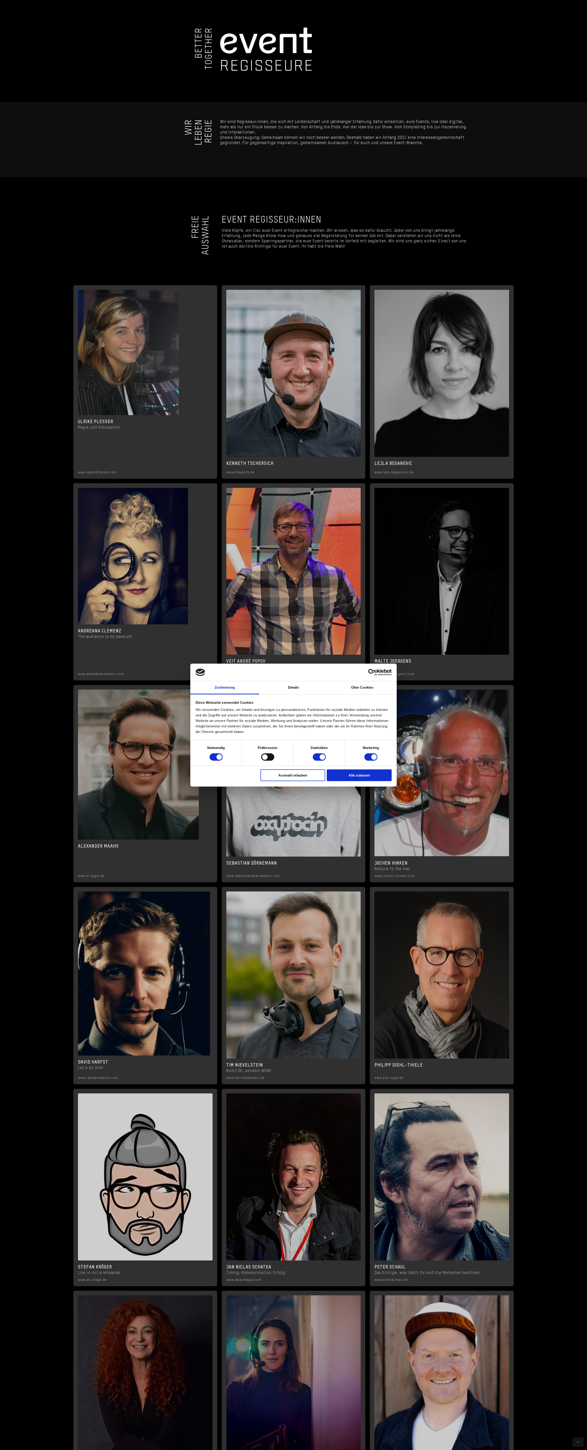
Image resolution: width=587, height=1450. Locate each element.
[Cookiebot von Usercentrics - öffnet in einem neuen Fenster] (372, 672)
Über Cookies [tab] (362, 687)
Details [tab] (293, 687)
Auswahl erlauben (292, 775)
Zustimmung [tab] (225, 687)
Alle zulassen (359, 775)
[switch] (267, 757)
